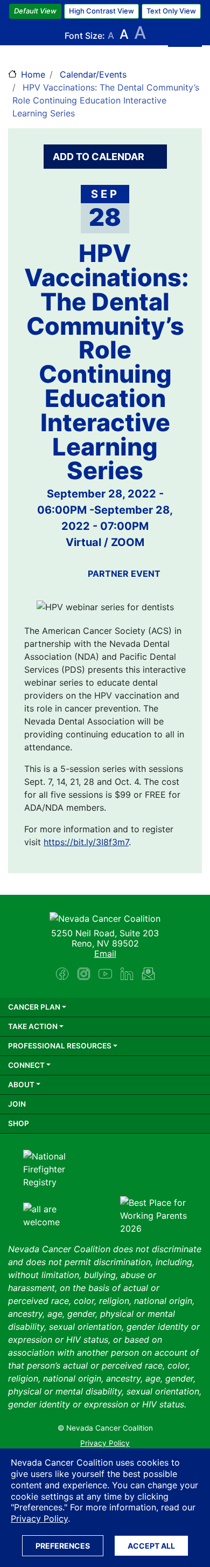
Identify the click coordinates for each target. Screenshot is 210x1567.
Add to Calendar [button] (99, 156)
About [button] (21, 1084)
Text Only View (171, 10)
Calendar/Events (93, 74)
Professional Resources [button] (59, 1045)
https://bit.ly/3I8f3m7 (86, 842)
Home (33, 74)
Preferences (63, 1545)
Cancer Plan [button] (34, 1007)
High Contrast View (101, 10)
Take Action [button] (33, 1026)
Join (17, 1104)
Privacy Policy (39, 1518)
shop (18, 1123)
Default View (35, 10)
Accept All (151, 1545)
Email (105, 953)
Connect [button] (26, 1065)
